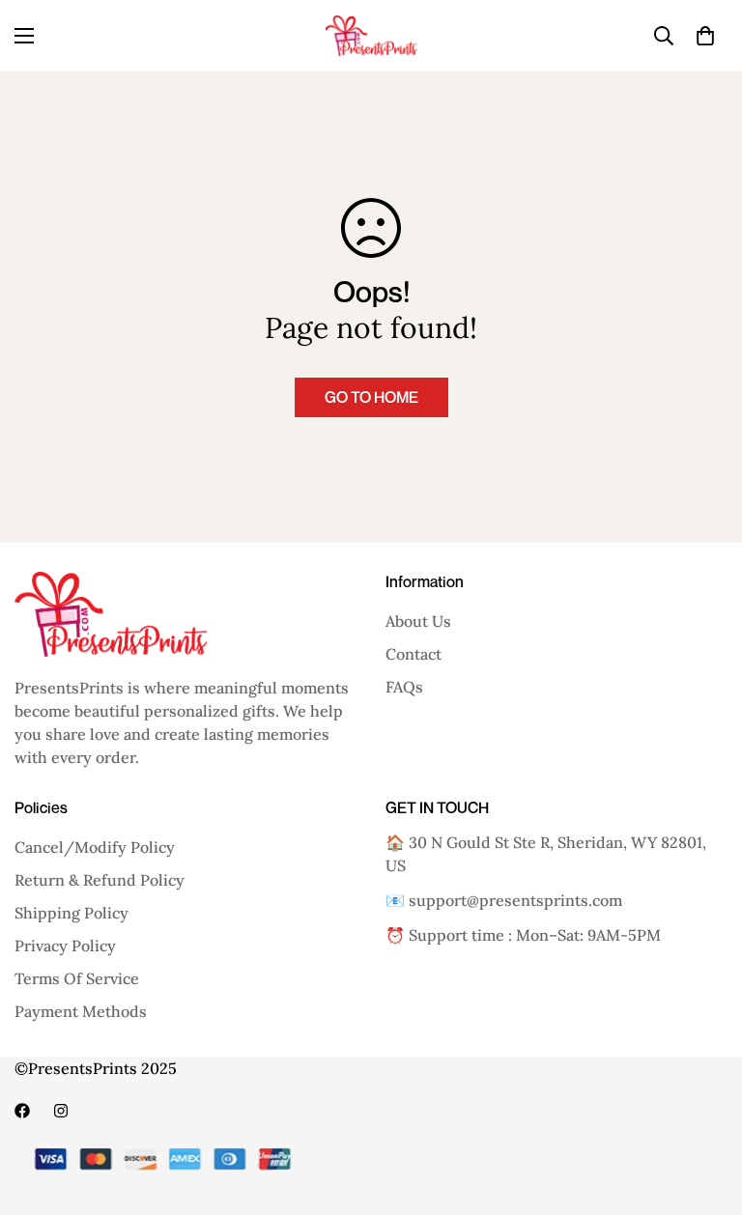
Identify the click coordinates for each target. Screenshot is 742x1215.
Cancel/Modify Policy (94, 847)
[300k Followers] (22, 1110)
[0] (705, 36)
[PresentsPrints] (371, 35)
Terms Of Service (76, 978)
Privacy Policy (65, 945)
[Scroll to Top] (704, 1110)
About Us (418, 621)
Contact (413, 654)
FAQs (404, 686)
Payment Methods (80, 1011)
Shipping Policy (71, 912)
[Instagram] (61, 1110)
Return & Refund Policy (99, 880)
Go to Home (371, 397)
